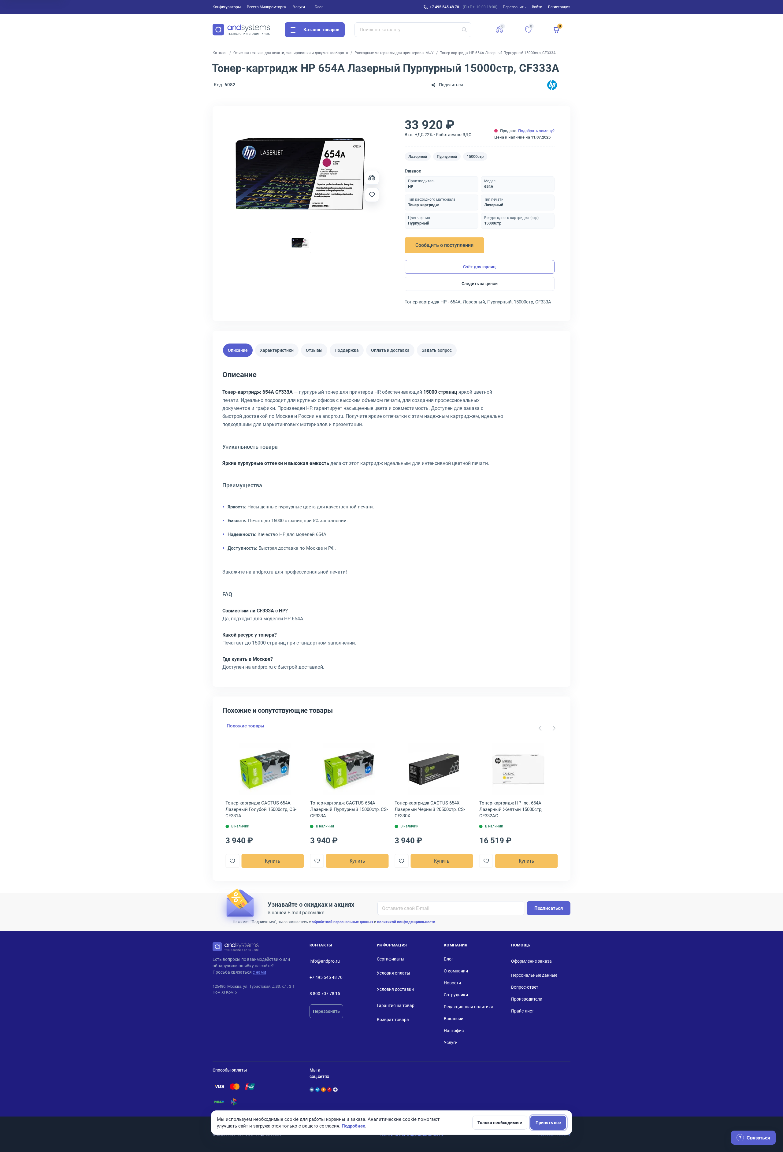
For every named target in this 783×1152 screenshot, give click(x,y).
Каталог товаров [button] (321, 29)
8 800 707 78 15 (325, 993)
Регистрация (559, 7)
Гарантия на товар (395, 1005)
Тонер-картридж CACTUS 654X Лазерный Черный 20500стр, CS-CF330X (430, 809)
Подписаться (548, 908)
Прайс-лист (522, 1011)
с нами (259, 972)
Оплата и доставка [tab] (390, 349)
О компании (456, 970)
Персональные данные (534, 975)
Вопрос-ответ (524, 987)
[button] (499, 29)
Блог (319, 7)
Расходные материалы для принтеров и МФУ (394, 53)
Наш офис (454, 1030)
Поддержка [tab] (347, 349)
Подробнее (353, 1126)
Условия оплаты (393, 973)
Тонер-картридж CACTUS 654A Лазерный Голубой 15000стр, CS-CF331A (260, 809)
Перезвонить (326, 1011)
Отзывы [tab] (314, 349)
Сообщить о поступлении (444, 245)
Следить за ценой (480, 283)
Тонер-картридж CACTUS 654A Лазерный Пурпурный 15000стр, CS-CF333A (349, 809)
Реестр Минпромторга (266, 7)
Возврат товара (393, 1019)
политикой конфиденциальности (406, 922)
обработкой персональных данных (342, 922)
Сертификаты (390, 959)
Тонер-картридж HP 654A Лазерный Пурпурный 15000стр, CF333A (498, 53)
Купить (272, 861)
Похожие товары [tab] (245, 726)
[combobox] (413, 29)
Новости (452, 982)
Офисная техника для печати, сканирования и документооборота (290, 53)
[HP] (552, 85)
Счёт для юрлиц (479, 266)
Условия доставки (395, 989)
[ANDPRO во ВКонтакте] (312, 1089)
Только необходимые (499, 1122)
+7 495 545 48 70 (444, 7)
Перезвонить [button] (514, 7)
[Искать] (464, 30)
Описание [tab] (238, 349)
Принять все (548, 1122)
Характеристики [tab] (277, 349)
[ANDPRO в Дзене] (335, 1089)
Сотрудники (456, 994)
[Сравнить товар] (372, 178)
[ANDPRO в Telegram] (317, 1089)
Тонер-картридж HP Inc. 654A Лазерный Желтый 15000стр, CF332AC (510, 809)
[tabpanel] (391, 523)
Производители (526, 999)
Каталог (220, 53)
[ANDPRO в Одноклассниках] (323, 1089)
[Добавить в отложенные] (372, 195)
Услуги (299, 7)
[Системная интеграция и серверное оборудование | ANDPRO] (241, 29)
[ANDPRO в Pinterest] (329, 1089)
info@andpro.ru (325, 961)
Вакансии (453, 1018)
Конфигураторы (227, 7)
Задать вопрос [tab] (437, 349)
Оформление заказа (531, 961)
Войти (537, 7)
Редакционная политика (468, 1006)
